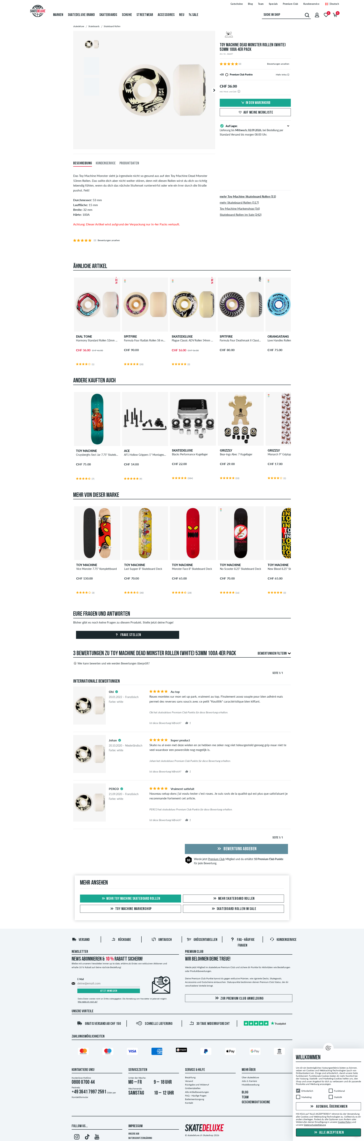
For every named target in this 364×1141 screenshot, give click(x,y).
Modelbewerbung (250, 1084)
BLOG (245, 1092)
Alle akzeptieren (331, 1133)
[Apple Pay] (231, 1052)
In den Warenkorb (258, 103)
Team (261, 3)
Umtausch (165, 940)
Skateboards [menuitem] (108, 15)
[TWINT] (182, 1051)
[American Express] (157, 1052)
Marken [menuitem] (58, 15)
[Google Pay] (255, 1052)
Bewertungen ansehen (278, 63)
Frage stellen (130, 635)
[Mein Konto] (317, 15)
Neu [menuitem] (181, 15)
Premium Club (290, 3)
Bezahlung (190, 1077)
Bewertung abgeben (240, 849)
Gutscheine (237, 3)
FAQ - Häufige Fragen (195, 1095)
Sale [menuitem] (194, 15)
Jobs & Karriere (249, 1081)
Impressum (135, 1126)
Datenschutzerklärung (140, 1138)
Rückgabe (124, 940)
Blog (250, 3)
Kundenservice (311, 3)
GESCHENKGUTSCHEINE (256, 1102)
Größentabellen (205, 940)
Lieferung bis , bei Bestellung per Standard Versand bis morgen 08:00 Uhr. (251, 130)
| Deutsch (333, 3)
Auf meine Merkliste (258, 112)
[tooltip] (288, 75)
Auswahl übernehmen (331, 1107)
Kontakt (189, 1102)
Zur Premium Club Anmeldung (242, 999)
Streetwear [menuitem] (144, 15)
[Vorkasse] (280, 1052)
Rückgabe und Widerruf (197, 1084)
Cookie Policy (344, 1122)
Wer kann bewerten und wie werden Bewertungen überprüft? (114, 663)
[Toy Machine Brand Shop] (255, 35)
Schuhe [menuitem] (127, 15)
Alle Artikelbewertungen (197, 1092)
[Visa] (133, 1052)
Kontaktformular (80, 1097)
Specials (273, 3)
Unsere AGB (133, 1133)
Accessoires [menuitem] (166, 15)
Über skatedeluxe (250, 1077)
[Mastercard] (84, 1052)
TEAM (245, 1097)
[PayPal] (206, 1052)
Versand (84, 940)
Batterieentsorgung (194, 1099)
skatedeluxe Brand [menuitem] (81, 15)
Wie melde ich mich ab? (87, 1002)
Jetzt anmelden (108, 991)
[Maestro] (108, 1052)
